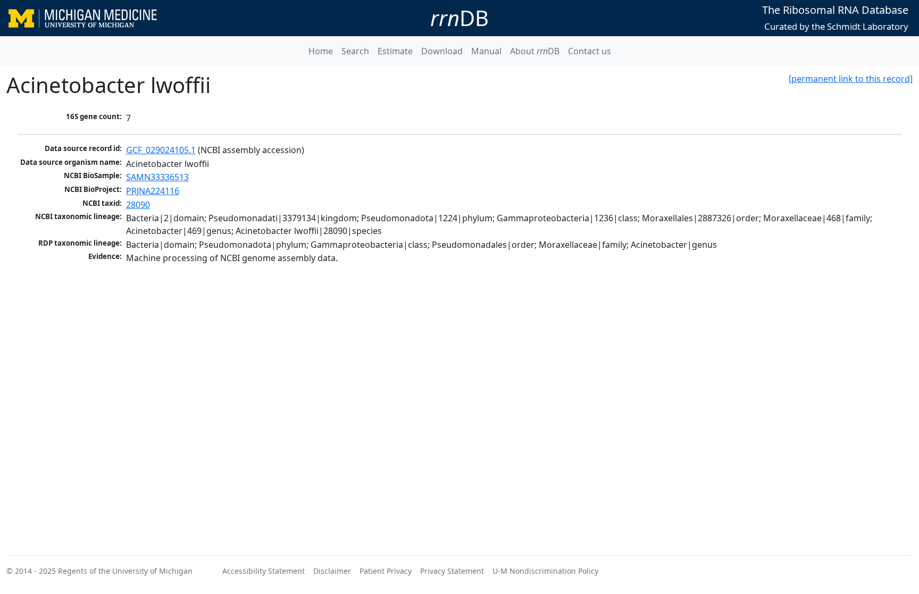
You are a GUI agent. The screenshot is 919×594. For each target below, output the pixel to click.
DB (459, 17)
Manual (486, 51)
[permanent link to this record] (851, 79)
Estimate (395, 51)
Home (320, 51)
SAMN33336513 (157, 177)
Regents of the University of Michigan (125, 571)
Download (442, 51)
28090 (138, 205)
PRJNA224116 (152, 191)
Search (355, 51)
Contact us (589, 51)
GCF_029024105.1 (161, 150)
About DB (534, 51)
